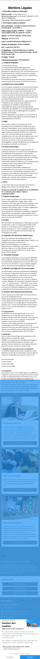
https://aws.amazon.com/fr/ (20, 20)
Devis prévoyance (20, 588)
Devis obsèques (20, 584)
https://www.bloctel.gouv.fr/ (10, 244)
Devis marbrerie (20, 593)
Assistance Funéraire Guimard (10, 604)
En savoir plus (20, 443)
